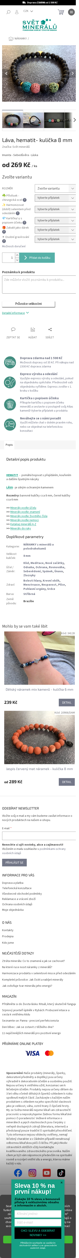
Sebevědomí (32, 571)
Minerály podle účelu (23, 508)
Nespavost (49, 585)
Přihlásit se (14, 862)
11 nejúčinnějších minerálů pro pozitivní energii (31, 1033)
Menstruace (31, 585)
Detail (66, 702)
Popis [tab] (9, 445)
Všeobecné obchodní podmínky (22, 894)
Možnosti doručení (13, 247)
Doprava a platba (12, 883)
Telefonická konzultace (17, 888)
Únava (58, 571)
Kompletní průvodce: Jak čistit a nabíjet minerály (32, 980)
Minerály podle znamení (25, 512)
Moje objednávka (13, 910)
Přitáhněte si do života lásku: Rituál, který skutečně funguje (39, 1004)
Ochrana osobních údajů (17, 904)
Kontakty (7, 930)
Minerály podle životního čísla (28, 516)
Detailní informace (13, 313)
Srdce (51, 589)
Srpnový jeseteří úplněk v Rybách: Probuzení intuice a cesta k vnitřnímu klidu (36, 1012)
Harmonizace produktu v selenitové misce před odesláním (39, 973)
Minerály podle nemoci (24, 520)
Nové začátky (54, 563)
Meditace (37, 563)
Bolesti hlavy (32, 581)
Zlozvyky (29, 575)
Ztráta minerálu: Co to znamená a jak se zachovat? (33, 961)
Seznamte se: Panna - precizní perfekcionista (30, 1021)
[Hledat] (8, 12)
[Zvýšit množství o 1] (17, 255)
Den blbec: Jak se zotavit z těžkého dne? (28, 1027)
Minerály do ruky (20, 528)
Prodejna (7, 937)
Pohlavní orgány (34, 589)
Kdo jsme (8, 943)
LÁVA (9, 487)
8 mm (27, 556)
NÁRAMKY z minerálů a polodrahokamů (38, 547)
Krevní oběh (51, 581)
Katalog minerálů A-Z (23, 524)
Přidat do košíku (39, 257)
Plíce (61, 585)
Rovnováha (56, 567)
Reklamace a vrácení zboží (19, 899)
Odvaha (28, 567)
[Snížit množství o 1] (17, 260)
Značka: (16, 147)
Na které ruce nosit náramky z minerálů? (27, 967)
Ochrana (41, 567)
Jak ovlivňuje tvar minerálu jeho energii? (27, 986)
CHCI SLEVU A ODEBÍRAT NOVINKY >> (38, 1233)
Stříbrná (29, 594)
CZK (26, 11)
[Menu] (71, 12)
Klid (26, 563)
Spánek (47, 571)
